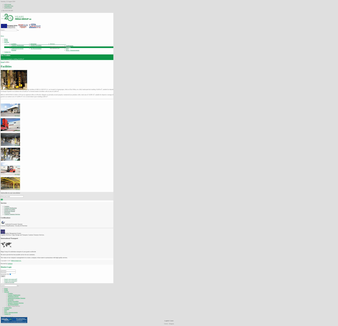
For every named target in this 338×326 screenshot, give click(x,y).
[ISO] (3, 233)
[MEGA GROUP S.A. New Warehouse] (10, 189)
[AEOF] (3, 224)
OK (2, 199)
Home (2, 62)
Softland (10, 263)
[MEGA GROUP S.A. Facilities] (10, 116)
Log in (2, 276)
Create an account (9, 282)
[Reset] (18, 30)
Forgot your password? (10, 279)
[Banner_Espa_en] (21, 28)
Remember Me (5, 274)
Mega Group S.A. (16, 260)
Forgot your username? (10, 281)
